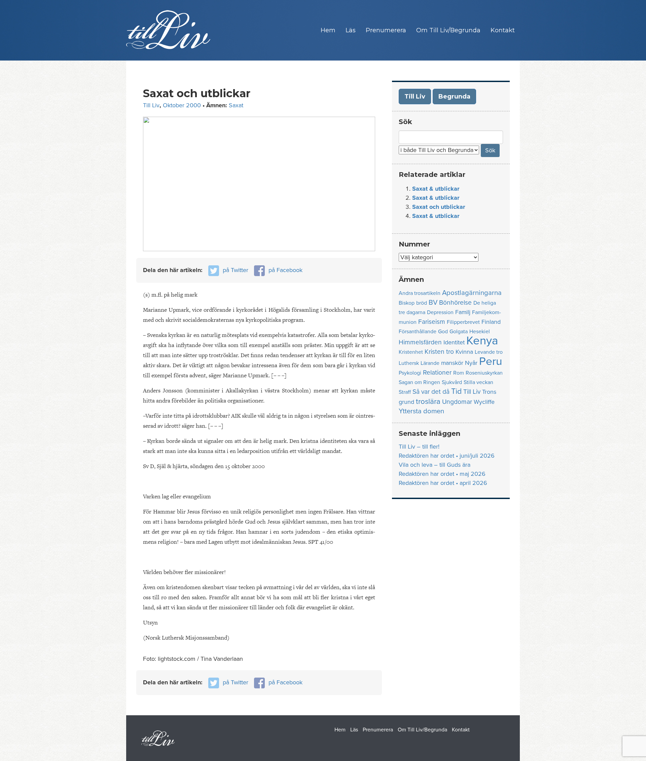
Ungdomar (457, 402)
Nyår (471, 363)
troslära (428, 401)
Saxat (236, 105)
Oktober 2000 (182, 105)
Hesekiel (479, 331)
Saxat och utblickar (438, 207)
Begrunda (454, 96)
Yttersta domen (421, 411)
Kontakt (503, 30)
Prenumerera (386, 30)
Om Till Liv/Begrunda (448, 30)
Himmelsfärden (420, 342)
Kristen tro (439, 351)
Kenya (482, 341)
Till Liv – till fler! (419, 446)
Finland (491, 322)
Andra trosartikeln (419, 293)
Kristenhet (411, 352)
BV (433, 302)
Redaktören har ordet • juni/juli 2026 (447, 455)
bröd (421, 303)
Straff (405, 392)
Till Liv (151, 105)
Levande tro (489, 352)
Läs (351, 30)
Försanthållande (417, 331)
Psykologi (410, 373)
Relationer (437, 372)
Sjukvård (452, 382)
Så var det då (431, 391)
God (443, 331)
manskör (452, 363)
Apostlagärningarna (472, 293)
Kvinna (464, 351)
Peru (490, 361)
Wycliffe (484, 402)
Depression (440, 312)
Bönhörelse (455, 302)
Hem (328, 30)
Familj (462, 312)
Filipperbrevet (463, 322)
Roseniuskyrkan (484, 373)
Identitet (454, 342)
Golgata (459, 331)
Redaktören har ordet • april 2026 (443, 483)
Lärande (430, 363)
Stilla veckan (478, 382)
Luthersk (409, 363)
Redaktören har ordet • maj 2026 (442, 474)
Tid (456, 391)
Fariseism (431, 322)
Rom (458, 373)
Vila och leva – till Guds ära (434, 464)
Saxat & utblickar (435, 188)
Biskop (407, 303)
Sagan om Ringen (419, 382)
